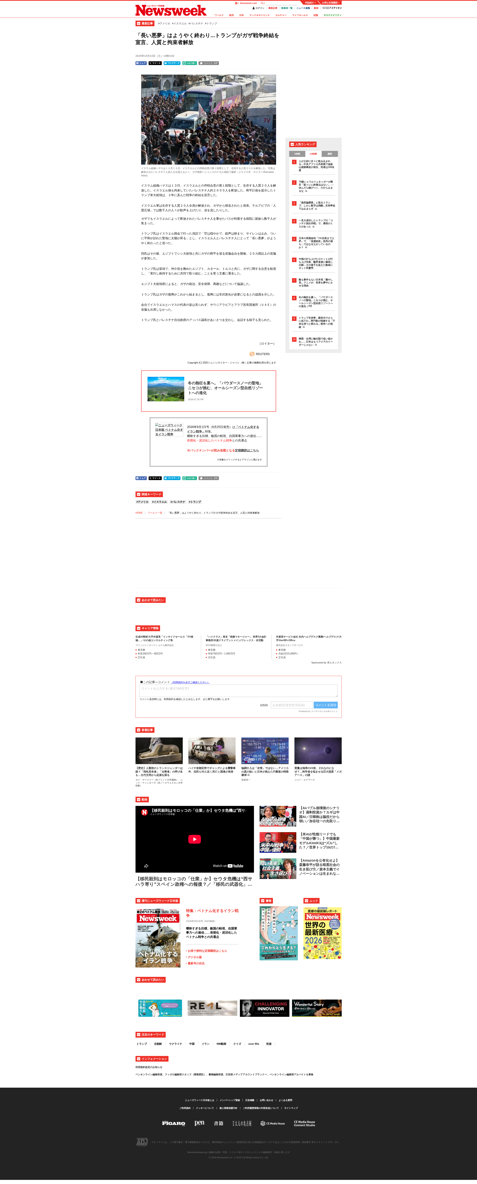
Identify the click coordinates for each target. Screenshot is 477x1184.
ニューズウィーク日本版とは (199, 1100)
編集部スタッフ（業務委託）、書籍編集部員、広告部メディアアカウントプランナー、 (222, 1074)
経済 (231, 15)
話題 (316, 15)
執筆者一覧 (287, 8)
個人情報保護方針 (228, 1108)
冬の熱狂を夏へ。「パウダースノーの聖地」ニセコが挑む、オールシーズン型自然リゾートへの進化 (316, 302)
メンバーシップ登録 (230, 1100)
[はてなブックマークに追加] (172, 63)
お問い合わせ (266, 1100)
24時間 (313, 154)
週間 (329, 154)
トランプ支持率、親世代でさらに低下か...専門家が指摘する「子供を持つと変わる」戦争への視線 (317, 322)
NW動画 (221, 1043)
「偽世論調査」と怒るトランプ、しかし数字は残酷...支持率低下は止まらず (317, 205)
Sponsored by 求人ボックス (326, 662)
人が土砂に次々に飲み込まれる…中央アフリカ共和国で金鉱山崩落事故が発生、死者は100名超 (316, 166)
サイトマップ (291, 1108)
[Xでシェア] (155, 63)
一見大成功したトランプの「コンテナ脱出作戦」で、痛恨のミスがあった (316, 223)
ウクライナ (175, 1043)
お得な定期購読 (330, 2)
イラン (206, 1043)
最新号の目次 (196, 963)
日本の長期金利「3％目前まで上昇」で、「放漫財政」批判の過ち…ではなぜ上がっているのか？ (316, 243)
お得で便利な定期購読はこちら (207, 950)
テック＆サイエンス (259, 15)
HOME (139, 512)
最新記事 (272, 8)
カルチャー (281, 15)
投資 (269, 1043)
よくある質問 (285, 1100)
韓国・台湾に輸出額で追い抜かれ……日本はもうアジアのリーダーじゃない (316, 341)
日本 (241, 15)
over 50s (253, 1043)
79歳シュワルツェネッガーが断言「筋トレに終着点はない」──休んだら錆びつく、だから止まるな (316, 186)
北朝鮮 (158, 1043)
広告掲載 (249, 1100)
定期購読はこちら (247, 450)
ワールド (219, 15)
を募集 (309, 1074)
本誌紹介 (309, 2)
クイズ (237, 1043)
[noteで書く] (189, 63)
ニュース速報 (303, 8)
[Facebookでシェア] (141, 63)
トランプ (141, 1043)
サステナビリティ (333, 15)
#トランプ (211, 23)
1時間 (297, 154)
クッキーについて (205, 1108)
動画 (316, 8)
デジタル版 (195, 957)
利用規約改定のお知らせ (149, 1067)
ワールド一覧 (155, 512)
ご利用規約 (185, 1108)
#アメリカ (164, 23)
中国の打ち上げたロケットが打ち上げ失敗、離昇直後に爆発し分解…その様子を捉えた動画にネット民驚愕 (316, 263)
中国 (192, 1043)
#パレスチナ (196, 23)
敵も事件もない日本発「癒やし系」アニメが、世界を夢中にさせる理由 (316, 282)
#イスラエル (179, 23)
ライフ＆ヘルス (300, 15)
